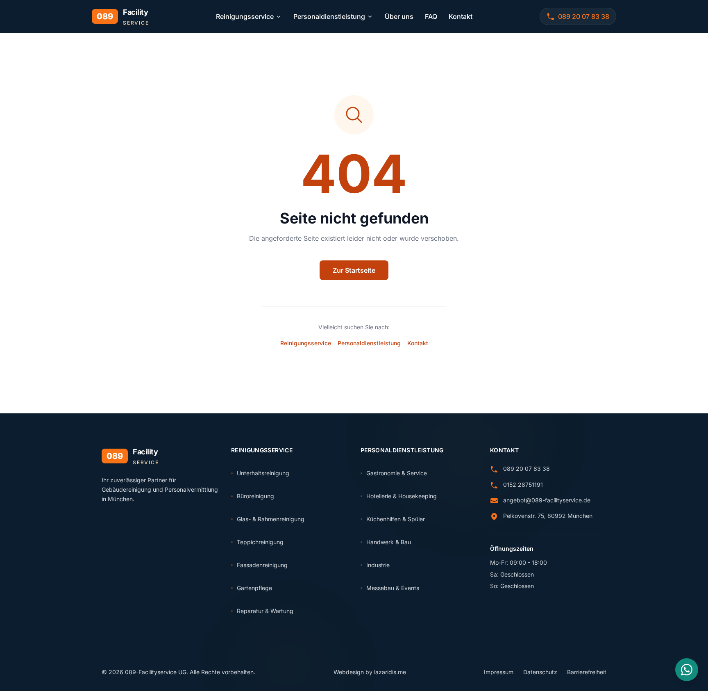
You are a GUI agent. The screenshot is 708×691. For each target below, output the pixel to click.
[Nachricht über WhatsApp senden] (686, 669)
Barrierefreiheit (586, 671)
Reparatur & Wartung (265, 610)
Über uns (399, 16)
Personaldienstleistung (329, 16)
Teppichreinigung (260, 541)
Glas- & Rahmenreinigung (270, 518)
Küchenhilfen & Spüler (395, 518)
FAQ (431, 16)
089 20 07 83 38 (526, 468)
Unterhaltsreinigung (263, 473)
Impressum (498, 671)
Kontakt (460, 16)
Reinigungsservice (245, 16)
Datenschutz (540, 671)
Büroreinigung (255, 496)
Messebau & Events (392, 587)
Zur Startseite (354, 270)
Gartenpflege (254, 587)
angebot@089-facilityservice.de (546, 500)
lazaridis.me (390, 671)
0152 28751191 (523, 484)
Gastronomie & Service (396, 473)
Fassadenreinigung (262, 564)
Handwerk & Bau (388, 541)
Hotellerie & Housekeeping (401, 496)
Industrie (378, 564)
